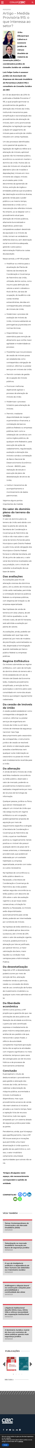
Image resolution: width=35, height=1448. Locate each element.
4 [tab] (22, 1374)
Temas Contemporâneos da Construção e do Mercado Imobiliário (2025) (17, 1225)
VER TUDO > (9, 1379)
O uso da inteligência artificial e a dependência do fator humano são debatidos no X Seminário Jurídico (17, 1266)
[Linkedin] (29, 1194)
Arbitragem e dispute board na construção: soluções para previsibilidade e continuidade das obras (17, 1289)
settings (20, 1441)
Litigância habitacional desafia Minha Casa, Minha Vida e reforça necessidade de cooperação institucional (17, 1311)
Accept (5, 1445)
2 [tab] (16, 1374)
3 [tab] (19, 1374)
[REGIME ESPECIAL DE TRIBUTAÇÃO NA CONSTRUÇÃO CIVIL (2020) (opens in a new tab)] (24, 1363)
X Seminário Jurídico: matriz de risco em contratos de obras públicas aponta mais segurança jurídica (17, 1333)
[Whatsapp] (20, 1199)
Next (31, 1364)
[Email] (15, 1199)
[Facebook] (20, 1194)
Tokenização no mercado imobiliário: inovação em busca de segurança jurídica (17, 1245)
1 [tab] (13, 1374)
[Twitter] (25, 1194)
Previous (4, 1364)
